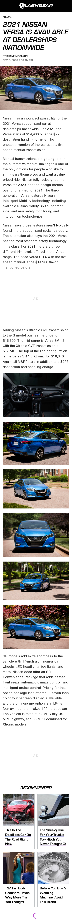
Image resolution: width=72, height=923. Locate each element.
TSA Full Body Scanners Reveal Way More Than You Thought (17, 895)
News (7, 17)
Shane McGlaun (17, 56)
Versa (7, 185)
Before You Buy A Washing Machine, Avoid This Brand (53, 895)
